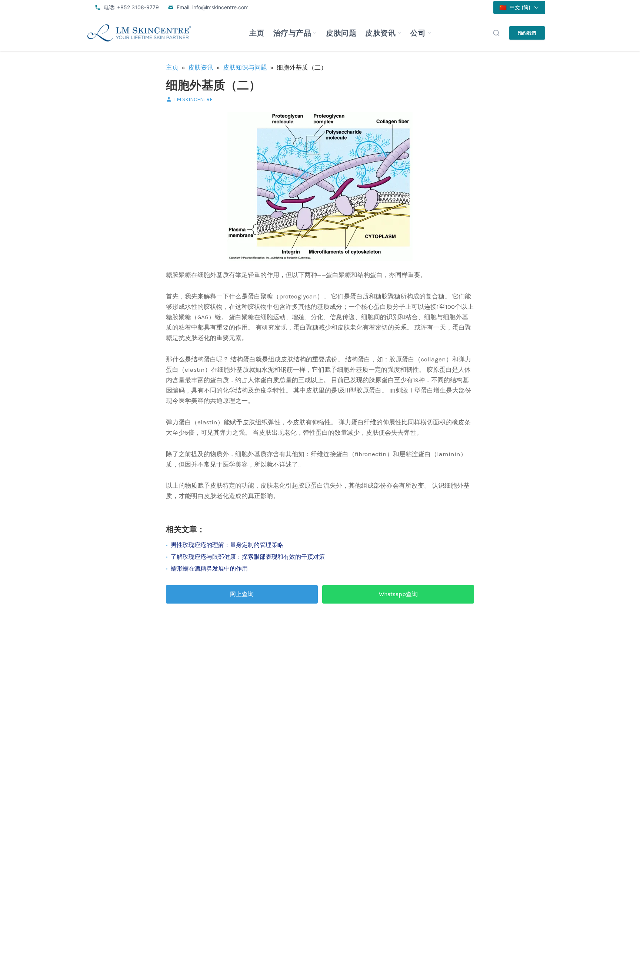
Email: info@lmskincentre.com (213, 7)
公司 (418, 33)
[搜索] (496, 33)
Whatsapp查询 (398, 594)
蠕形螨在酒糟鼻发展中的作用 (209, 568)
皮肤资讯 (380, 33)
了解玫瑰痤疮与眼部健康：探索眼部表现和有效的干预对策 (248, 556)
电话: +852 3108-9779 (131, 7)
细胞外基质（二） (213, 85)
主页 (256, 33)
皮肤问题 (341, 33)
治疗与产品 (292, 33)
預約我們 (527, 33)
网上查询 (242, 594)
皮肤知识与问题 (245, 67)
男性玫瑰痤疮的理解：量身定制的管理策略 (227, 544)
